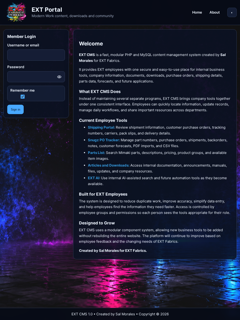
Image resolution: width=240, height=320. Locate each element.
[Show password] (59, 77)
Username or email (23, 45)
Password (15, 67)
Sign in (15, 109)
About (215, 12)
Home (197, 12)
